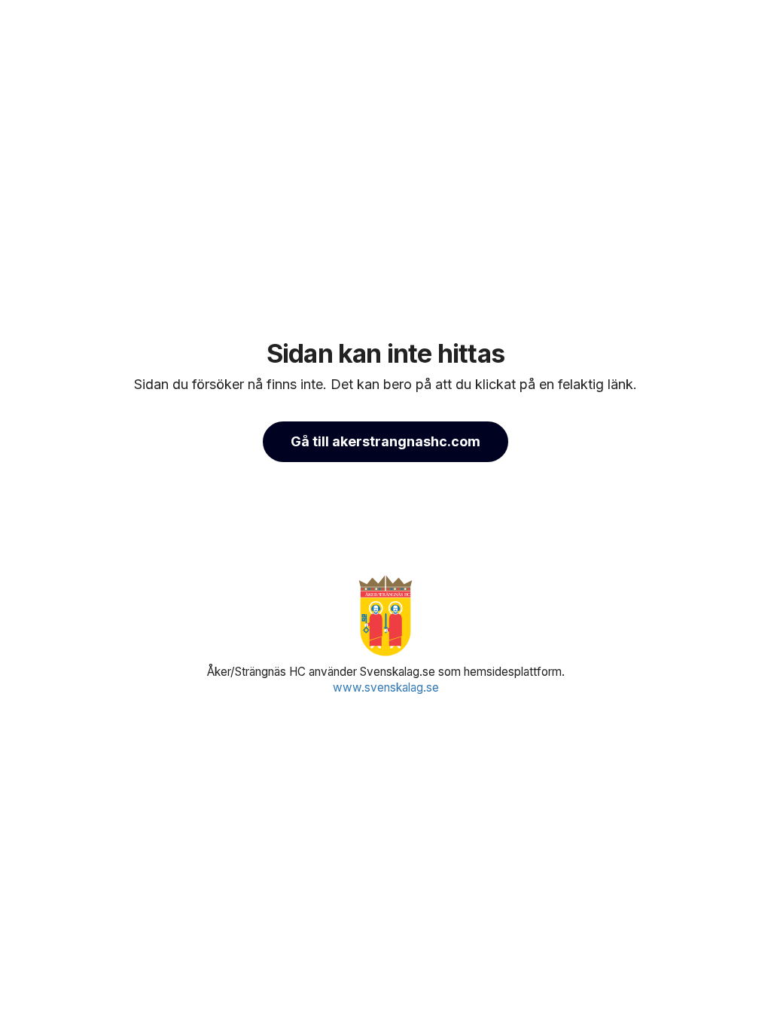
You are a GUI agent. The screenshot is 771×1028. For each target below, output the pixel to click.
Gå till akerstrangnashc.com (385, 441)
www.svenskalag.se (386, 687)
